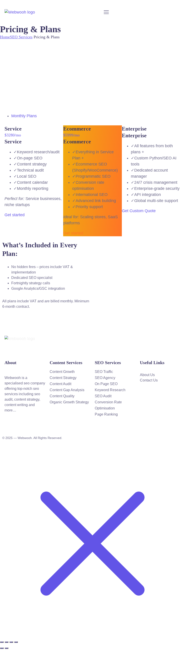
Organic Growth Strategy (69, 402)
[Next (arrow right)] (6, 648)
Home (5, 37)
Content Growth (62, 372)
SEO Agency (105, 378)
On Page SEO (106, 384)
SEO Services (21, 37)
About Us (147, 375)
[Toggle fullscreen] (6, 642)
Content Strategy (63, 378)
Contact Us (149, 380)
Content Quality (62, 396)
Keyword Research (110, 390)
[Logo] (20, 12)
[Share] (11, 642)
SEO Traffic (104, 372)
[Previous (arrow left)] (2, 648)
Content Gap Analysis (67, 390)
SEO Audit (103, 396)
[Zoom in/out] (2, 642)
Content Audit (60, 384)
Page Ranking (106, 414)
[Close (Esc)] (16, 642)
